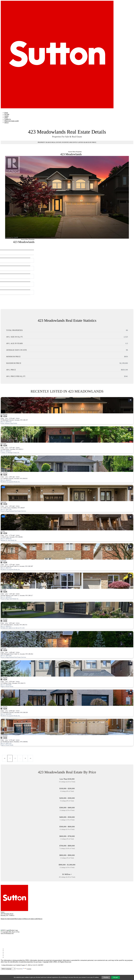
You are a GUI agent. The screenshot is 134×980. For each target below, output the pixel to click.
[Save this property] (130, 400)
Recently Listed (76, 142)
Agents (11, 918)
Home (3, 918)
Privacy (6, 950)
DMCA (6, 954)
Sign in (40, 918)
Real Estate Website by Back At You (14, 949)
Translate (29, 968)
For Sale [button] (6, 114)
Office (15, 918)
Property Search (45, 142)
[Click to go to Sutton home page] (57, 108)
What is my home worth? (31, 918)
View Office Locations (7, 917)
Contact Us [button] (7, 119)
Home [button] (6, 112)
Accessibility (8, 952)
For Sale (7, 918)
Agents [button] (6, 116)
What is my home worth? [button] (11, 121)
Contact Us (20, 918)
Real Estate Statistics (61, 142)
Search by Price (89, 142)
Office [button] (6, 117)
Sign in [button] (6, 122)
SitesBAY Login (9, 957)
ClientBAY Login (9, 955)
